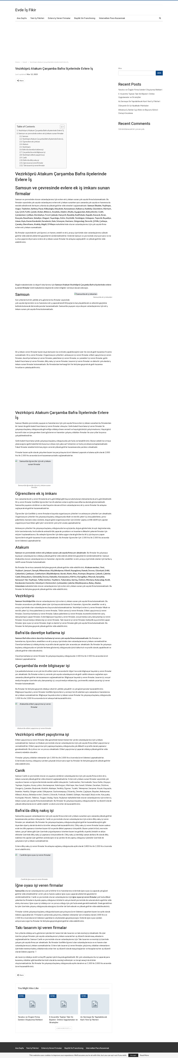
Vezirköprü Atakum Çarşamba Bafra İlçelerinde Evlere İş (42, 139)
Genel (21, 996)
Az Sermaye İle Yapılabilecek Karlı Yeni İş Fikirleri (139, 101)
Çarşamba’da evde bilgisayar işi (33, 152)
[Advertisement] (78, 40)
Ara (120, 68)
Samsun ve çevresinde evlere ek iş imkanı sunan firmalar (41, 133)
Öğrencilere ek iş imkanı (31, 142)
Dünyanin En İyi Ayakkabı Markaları (133, 105)
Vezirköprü (26, 147)
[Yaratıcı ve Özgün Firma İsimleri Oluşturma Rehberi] (32, 1004)
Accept (133, 1055)
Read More (144, 1055)
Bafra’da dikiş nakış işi (31, 160)
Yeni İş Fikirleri (37, 18)
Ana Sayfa (22, 18)
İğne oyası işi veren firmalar (33, 163)
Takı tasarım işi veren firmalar (34, 165)
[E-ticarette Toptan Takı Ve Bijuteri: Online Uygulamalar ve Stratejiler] (63, 1004)
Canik (24, 158)
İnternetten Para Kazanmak (112, 18)
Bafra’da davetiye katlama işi (32, 149)
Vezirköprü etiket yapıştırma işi (33, 155)
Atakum (25, 144)
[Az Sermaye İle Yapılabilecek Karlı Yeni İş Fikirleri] (94, 1004)
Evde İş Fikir (25, 10)
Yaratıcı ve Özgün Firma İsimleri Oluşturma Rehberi (140, 89)
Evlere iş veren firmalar (59, 18)
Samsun (25, 136)
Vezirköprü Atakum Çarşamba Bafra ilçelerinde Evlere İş (41, 130)
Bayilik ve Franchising (84, 18)
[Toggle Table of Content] (61, 127)
